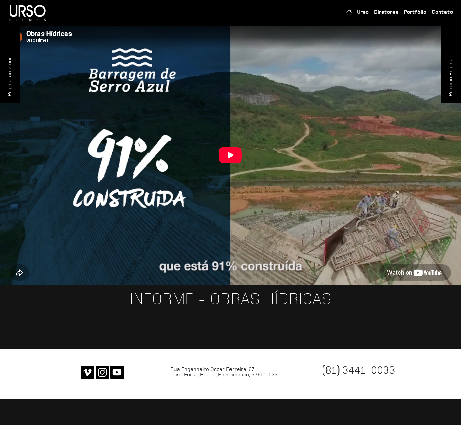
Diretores (386, 12)
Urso (363, 12)
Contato (442, 12)
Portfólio (415, 12)
